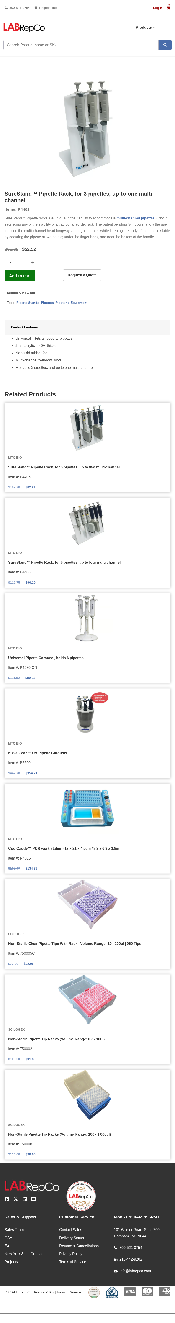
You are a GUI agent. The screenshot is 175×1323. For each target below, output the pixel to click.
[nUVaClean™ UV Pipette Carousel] (87, 714)
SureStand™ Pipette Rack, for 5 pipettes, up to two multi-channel (64, 467)
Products (144, 27)
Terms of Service (69, 1292)
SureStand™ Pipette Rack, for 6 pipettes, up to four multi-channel (64, 562)
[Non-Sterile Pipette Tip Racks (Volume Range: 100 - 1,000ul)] (87, 1095)
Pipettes (47, 302)
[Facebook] (7, 1200)
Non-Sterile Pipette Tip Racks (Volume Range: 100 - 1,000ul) (59, 1134)
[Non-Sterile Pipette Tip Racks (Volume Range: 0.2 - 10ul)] (87, 1000)
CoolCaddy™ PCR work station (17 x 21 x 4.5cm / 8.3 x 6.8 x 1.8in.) (64, 848)
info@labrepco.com (135, 1271)
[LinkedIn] (25, 1200)
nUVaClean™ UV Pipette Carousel (37, 753)
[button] (165, 26)
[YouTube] (33, 1200)
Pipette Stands (27, 302)
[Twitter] (15, 1200)
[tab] (87, 327)
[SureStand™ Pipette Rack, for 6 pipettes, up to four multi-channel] (87, 523)
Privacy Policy (44, 1292)
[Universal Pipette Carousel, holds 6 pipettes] (87, 618)
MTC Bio (28, 292)
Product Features (24, 327)
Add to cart (20, 276)
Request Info (48, 8)
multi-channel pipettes (135, 218)
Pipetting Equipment (72, 302)
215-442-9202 (130, 1259)
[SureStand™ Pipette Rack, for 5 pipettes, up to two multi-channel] (87, 428)
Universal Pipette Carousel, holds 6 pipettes (46, 658)
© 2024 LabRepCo (18, 1292)
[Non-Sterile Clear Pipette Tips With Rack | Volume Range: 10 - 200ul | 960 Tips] (87, 904)
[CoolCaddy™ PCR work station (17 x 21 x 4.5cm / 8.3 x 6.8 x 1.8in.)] (87, 809)
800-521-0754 (19, 8)
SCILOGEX (16, 934)
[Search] (165, 45)
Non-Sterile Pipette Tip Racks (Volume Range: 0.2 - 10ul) (56, 1039)
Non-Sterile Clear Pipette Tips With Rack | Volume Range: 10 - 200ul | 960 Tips (74, 944)
